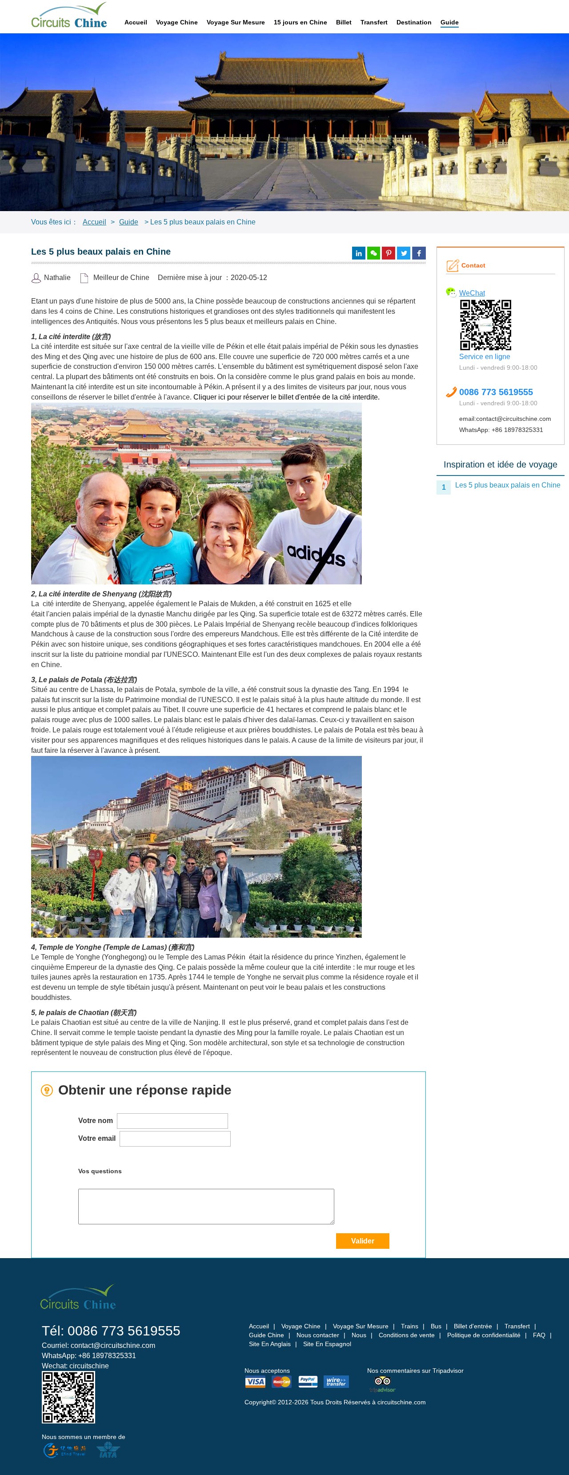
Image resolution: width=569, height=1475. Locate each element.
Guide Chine (266, 1335)
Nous (359, 1335)
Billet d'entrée (473, 1326)
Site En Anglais (270, 1343)
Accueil (135, 22)
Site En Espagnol (327, 1343)
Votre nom (96, 1120)
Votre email (97, 1138)
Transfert (374, 22)
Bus (436, 1326)
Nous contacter (318, 1335)
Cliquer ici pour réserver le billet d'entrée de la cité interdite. (286, 397)
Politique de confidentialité (484, 1335)
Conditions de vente (407, 1335)
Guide (450, 22)
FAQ (539, 1335)
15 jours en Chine (300, 22)
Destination (414, 22)
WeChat (472, 293)
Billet (344, 22)
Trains (409, 1326)
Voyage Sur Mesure (236, 22)
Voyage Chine (177, 22)
